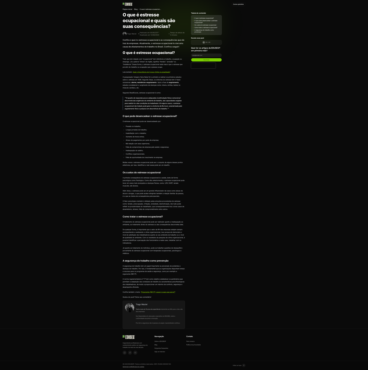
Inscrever (206, 60)
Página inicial (127, 9)
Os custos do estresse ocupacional (205, 25)
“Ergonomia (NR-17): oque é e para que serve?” (158, 292)
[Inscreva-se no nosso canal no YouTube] (135, 353)
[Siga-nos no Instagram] (125, 353)
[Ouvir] (203, 42)
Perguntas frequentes (161, 348)
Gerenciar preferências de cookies (133, 367)
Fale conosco (190, 341)
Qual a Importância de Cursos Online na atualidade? (151, 72)
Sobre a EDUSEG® (160, 341)
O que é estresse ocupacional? (204, 18)
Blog (136, 9)
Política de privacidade (193, 345)
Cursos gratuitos (238, 4)
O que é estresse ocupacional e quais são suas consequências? (150, 9)
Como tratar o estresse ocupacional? (205, 27)
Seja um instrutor (159, 351)
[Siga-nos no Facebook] (130, 353)
